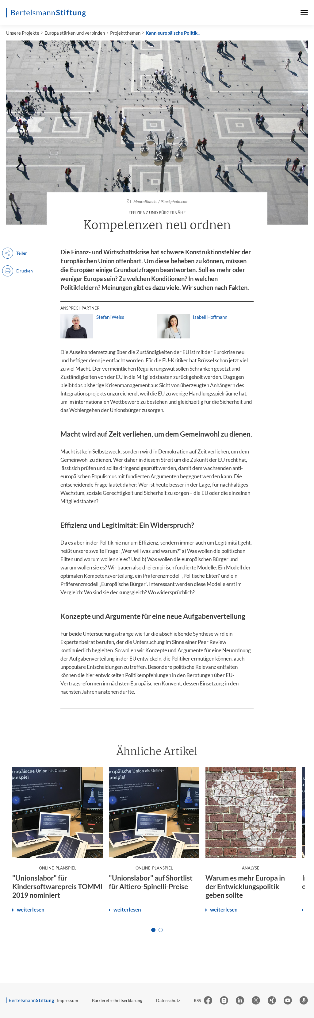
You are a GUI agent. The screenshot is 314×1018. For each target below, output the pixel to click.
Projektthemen (125, 33)
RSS (197, 1000)
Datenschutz (168, 1000)
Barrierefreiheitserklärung (117, 1000)
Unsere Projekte (22, 33)
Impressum (67, 1000)
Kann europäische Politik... (173, 33)
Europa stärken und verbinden (74, 33)
